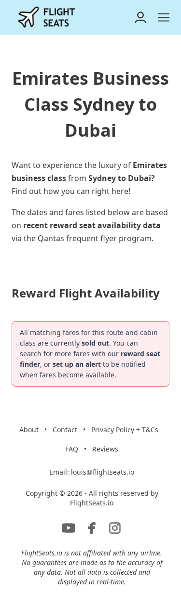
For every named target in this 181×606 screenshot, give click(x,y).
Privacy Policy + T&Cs (124, 429)
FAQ (71, 448)
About (29, 429)
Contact (65, 429)
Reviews (105, 448)
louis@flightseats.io (102, 472)
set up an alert (77, 364)
